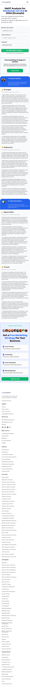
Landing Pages (5, 603)
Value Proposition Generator (9, 556)
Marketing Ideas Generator (9, 523)
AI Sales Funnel (6, 471)
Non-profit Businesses (7, 676)
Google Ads (5, 598)
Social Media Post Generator (9, 544)
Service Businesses (7, 683)
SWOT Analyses (6, 641)
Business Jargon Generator (9, 484)
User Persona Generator (8, 554)
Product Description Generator (9, 535)
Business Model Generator (8, 487)
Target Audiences (6, 644)
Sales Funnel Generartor (8, 539)
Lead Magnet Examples (8, 433)
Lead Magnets (5, 606)
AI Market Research (7, 466)
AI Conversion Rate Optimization (10, 457)
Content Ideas (5, 589)
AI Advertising (5, 449)
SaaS (3, 681)
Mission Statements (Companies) (7, 631)
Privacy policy (5, 409)
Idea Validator (5, 511)
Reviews (4, 424)
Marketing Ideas (6, 613)
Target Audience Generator (9, 549)
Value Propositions (6, 648)
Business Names (6, 579)
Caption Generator (6, 496)
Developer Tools (6, 662)
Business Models (6, 574)
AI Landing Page (6, 459)
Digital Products (6, 664)
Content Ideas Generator (8, 501)
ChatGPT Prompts (6, 584)
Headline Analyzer (6, 508)
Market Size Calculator (7, 527)
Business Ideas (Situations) (9, 572)
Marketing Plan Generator (8, 525)
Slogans (4, 639)
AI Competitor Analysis (7, 454)
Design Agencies (6, 659)
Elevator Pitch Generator (8, 506)
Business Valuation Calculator (9, 494)
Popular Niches (6, 652)
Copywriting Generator (7, 503)
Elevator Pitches (6, 594)
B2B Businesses (6, 654)
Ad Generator (5, 477)
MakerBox (4, 438)
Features (4, 446)
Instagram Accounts (7, 669)
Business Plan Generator (8, 491)
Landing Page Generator (8, 515)
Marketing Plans (6, 618)
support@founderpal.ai (8, 413)
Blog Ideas (4, 562)
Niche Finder (5, 532)
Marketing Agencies (7, 671)
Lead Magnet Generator (8, 518)
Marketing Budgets (6, 608)
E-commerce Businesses (8, 667)
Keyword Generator (7, 513)
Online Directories (6, 679)
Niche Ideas (5, 634)
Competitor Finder (6, 499)
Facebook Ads (5, 596)
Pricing (3, 406)
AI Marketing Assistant (7, 461)
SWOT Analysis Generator (8, 547)
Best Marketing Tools (7, 422)
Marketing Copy (6, 610)
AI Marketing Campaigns (8, 464)
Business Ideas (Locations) (9, 567)
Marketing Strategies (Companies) (7, 623)
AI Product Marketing (7, 469)
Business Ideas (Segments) (9, 569)
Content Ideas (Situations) (8, 591)
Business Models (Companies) (9, 577)
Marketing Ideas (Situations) (9, 615)
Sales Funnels (5, 636)
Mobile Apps (5, 674)
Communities (5, 657)
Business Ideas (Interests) (8, 565)
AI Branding (5, 452)
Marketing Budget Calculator (9, 520)
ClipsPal (4, 443)
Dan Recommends (6, 440)
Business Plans (6, 581)
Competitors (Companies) (8, 586)
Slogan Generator (6, 542)
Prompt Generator (6, 537)
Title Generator (6, 551)
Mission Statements (7, 628)
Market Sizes (5, 626)
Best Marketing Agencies (8, 419)
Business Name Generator (8, 489)
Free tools (4, 474)
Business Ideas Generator (8, 482)
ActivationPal (5, 436)
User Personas (5, 646)
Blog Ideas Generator (7, 479)
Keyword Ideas (5, 601)
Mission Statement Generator (9, 530)
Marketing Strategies (7, 620)
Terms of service (6, 411)
